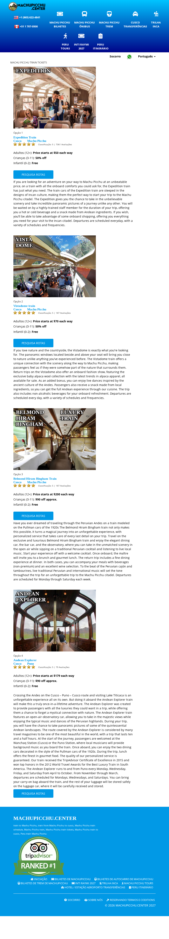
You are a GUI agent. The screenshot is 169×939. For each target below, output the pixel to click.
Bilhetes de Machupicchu (72, 879)
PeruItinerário (101, 42)
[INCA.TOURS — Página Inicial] (26, 6)
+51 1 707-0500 (29, 26)
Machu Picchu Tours (138, 883)
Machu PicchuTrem (110, 20)
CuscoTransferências (136, 20)
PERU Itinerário (142, 887)
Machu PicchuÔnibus (85, 20)
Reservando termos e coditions (132, 900)
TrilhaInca (157, 20)
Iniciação (40, 879)
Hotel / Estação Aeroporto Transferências (94, 887)
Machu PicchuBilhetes (60, 20)
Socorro (115, 56)
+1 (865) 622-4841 (29, 17)
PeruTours (66, 42)
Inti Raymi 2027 (85, 883)
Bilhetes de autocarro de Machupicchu (125, 879)
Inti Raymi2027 (82, 42)
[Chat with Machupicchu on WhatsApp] (129, 56)
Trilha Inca (109, 883)
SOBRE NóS (95, 900)
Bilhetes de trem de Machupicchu (44, 883)
